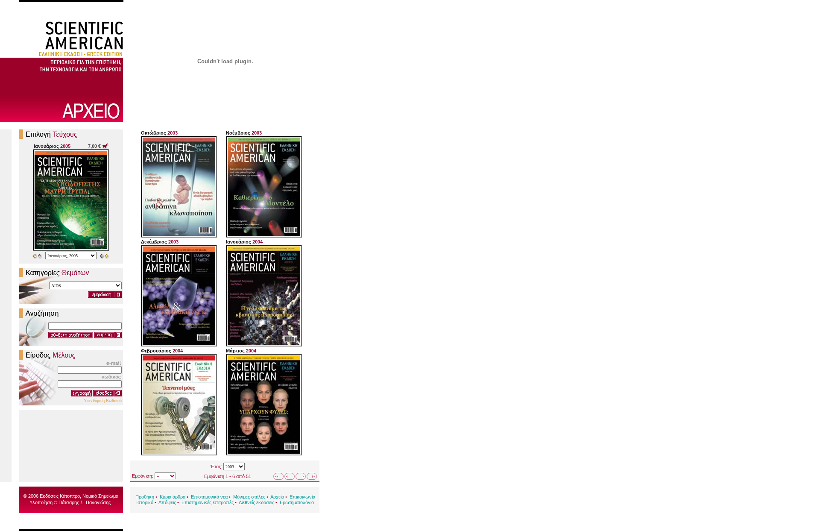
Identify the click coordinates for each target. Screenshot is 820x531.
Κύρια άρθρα (172, 496)
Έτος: (216, 466)
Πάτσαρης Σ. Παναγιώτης (85, 502)
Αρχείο (277, 496)
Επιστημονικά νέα (209, 496)
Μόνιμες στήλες (249, 496)
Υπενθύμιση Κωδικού (103, 400)
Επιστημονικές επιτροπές (208, 502)
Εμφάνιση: (142, 475)
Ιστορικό (144, 502)
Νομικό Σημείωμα (100, 496)
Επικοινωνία (302, 496)
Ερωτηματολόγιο (297, 502)
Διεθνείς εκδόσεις (256, 502)
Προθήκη (144, 496)
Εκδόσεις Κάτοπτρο (60, 496)
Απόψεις (167, 502)
